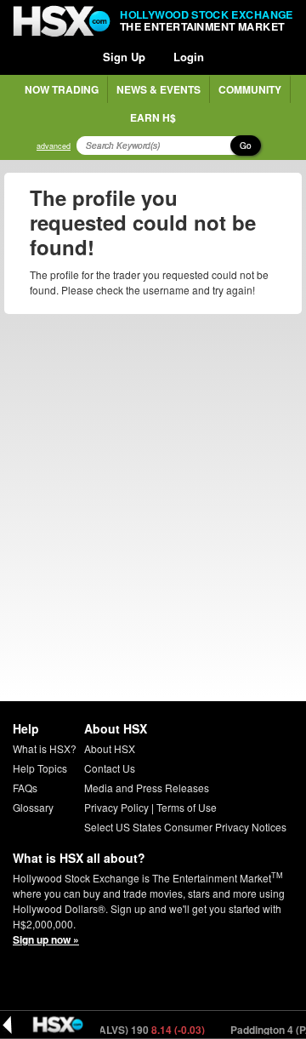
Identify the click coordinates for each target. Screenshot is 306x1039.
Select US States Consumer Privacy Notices (185, 826)
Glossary (33, 807)
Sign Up (124, 57)
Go (246, 145)
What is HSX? (44, 748)
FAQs (25, 787)
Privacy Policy (116, 807)
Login (188, 57)
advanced (54, 146)
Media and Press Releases (146, 787)
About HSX (109, 748)
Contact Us (109, 768)
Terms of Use (186, 807)
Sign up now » (46, 939)
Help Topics (40, 768)
